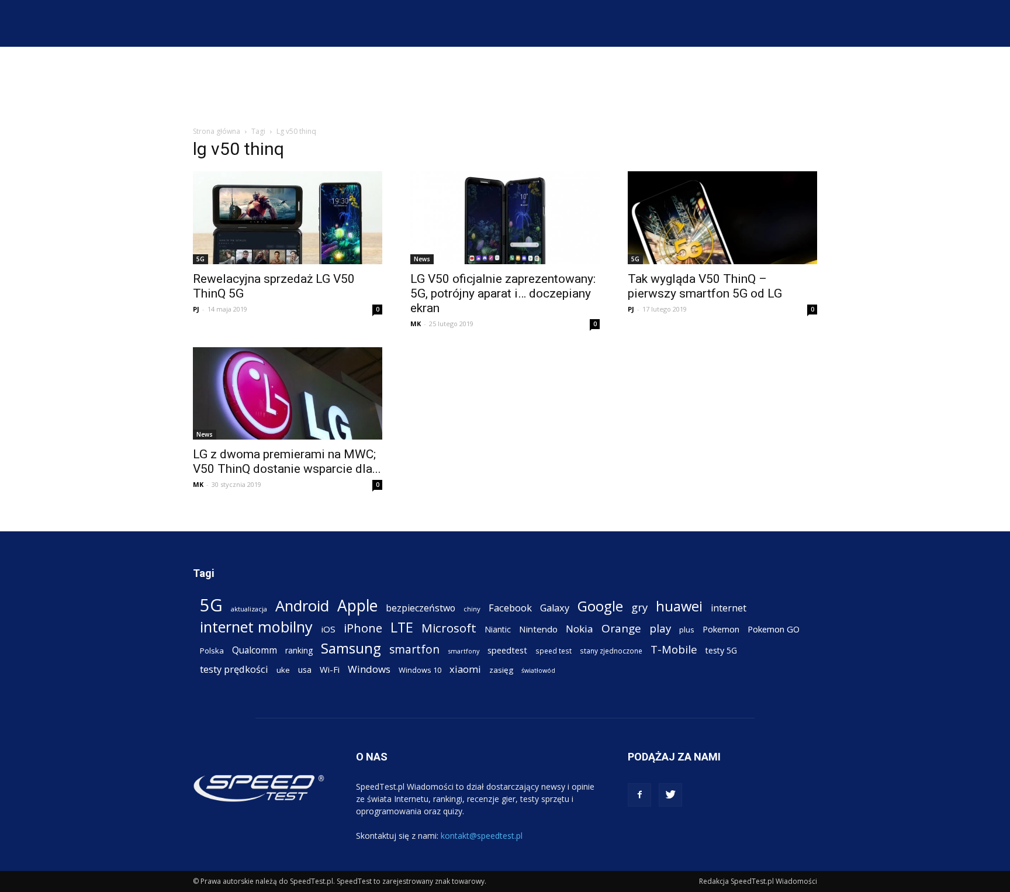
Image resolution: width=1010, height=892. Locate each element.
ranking (299, 650)
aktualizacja (249, 608)
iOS (328, 629)
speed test (553, 650)
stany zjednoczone (611, 650)
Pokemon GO (774, 629)
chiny (472, 608)
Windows (369, 669)
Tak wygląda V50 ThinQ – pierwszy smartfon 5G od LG (705, 286)
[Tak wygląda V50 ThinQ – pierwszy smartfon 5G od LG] (722, 217)
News (422, 259)
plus (686, 629)
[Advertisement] (505, 87)
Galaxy (554, 607)
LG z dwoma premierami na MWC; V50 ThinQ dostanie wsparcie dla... (287, 461)
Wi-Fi (330, 669)
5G (200, 259)
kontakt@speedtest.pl (482, 835)
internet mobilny (256, 627)
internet (728, 608)
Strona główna (216, 131)
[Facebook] (639, 795)
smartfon (414, 649)
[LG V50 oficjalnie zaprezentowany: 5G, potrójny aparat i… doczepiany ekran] (505, 217)
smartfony (463, 650)
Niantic (498, 629)
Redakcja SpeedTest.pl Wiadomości (758, 881)
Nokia (579, 629)
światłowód (538, 670)
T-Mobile (674, 649)
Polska (212, 650)
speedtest (507, 650)
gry (639, 607)
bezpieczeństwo (420, 608)
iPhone (363, 628)
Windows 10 (420, 670)
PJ (196, 309)
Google (600, 606)
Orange (621, 629)
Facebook (510, 607)
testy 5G (721, 650)
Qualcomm (254, 650)
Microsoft (448, 628)
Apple (357, 606)
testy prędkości (234, 669)
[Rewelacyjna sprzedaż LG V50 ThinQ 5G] (287, 217)
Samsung (351, 648)
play (660, 628)
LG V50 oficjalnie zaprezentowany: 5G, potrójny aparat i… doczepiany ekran (503, 293)
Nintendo (538, 629)
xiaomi (465, 669)
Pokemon (721, 629)
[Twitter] (670, 795)
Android (302, 606)
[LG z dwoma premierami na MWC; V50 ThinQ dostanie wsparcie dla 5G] (287, 393)
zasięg (501, 670)
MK (415, 323)
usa (305, 669)
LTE (401, 627)
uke (283, 670)
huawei (679, 606)
